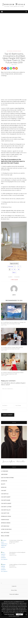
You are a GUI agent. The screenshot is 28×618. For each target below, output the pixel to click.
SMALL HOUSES (5, 535)
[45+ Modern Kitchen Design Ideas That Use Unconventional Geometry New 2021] (14, 336)
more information (11, 614)
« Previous (10, 266)
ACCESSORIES (4, 471)
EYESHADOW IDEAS (6, 516)
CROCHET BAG (4, 493)
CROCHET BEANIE (5, 500)
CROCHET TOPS (5, 513)
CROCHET (3, 490)
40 (18, 269)
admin (10, 276)
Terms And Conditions (14, 594)
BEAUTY (3, 484)
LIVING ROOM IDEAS (6, 529)
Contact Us (14, 586)
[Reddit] (2, 68)
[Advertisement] (14, 34)
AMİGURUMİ (4, 474)
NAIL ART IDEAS (5, 532)
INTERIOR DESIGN (17, 51)
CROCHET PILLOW (5, 510)
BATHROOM (9, 51)
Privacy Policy (14, 590)
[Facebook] (8, 68)
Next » (14, 272)
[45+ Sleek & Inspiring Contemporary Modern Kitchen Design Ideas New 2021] (14, 361)
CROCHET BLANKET (6, 503)
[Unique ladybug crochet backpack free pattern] (4, 568)
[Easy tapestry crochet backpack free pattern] (4, 556)
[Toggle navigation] (2, 11)
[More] (16, 68)
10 (14, 269)
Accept (19, 614)
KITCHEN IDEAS (5, 526)
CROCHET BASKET (5, 497)
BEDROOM (3, 487)
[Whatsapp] (11, 68)
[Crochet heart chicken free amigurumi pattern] (4, 544)
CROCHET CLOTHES (6, 506)
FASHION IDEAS (5, 519)
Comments (17, 276)
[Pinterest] (5, 68)
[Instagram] (13, 68)
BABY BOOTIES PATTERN (7, 477)
